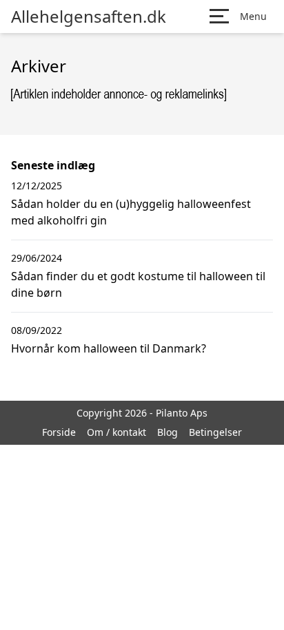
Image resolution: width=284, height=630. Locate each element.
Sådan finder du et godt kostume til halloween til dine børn (138, 284)
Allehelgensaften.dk (88, 17)
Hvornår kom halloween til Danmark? (108, 348)
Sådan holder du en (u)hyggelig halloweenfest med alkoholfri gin (131, 212)
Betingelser (215, 432)
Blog (167, 432)
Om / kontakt (116, 432)
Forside (59, 432)
